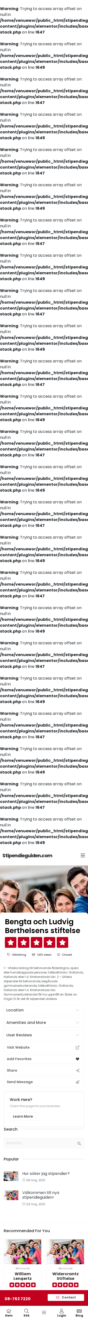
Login (61, 1315)
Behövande (23, 1268)
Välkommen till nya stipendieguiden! (40, 1195)
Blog (79, 1315)
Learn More (23, 1116)
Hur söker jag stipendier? (46, 1173)
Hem (9, 1315)
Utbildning (19, 955)
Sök (26, 1315)
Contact (68, 1297)
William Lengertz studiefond (22, 1278)
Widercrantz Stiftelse (65, 1276)
